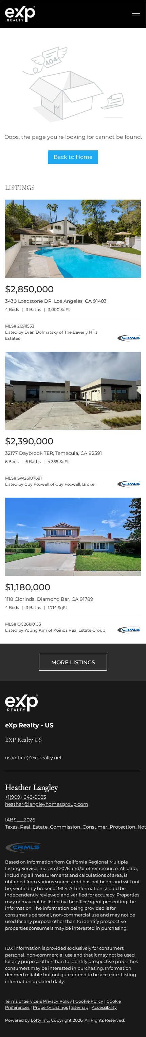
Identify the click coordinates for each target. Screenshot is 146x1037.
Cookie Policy (89, 1001)
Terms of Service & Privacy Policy (38, 1001)
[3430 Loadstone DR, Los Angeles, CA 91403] (73, 276)
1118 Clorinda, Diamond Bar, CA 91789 (49, 599)
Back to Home (73, 157)
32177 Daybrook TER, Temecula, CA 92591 (53, 453)
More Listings (73, 662)
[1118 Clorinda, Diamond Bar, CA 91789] (73, 574)
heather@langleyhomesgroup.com (46, 804)
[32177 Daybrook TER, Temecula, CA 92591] (73, 428)
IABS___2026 (20, 820)
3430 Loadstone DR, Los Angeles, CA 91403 (56, 301)
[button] (20, 14)
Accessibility (104, 1007)
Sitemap (79, 1007)
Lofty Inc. (40, 1020)
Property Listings (50, 1007)
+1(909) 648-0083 (25, 797)
